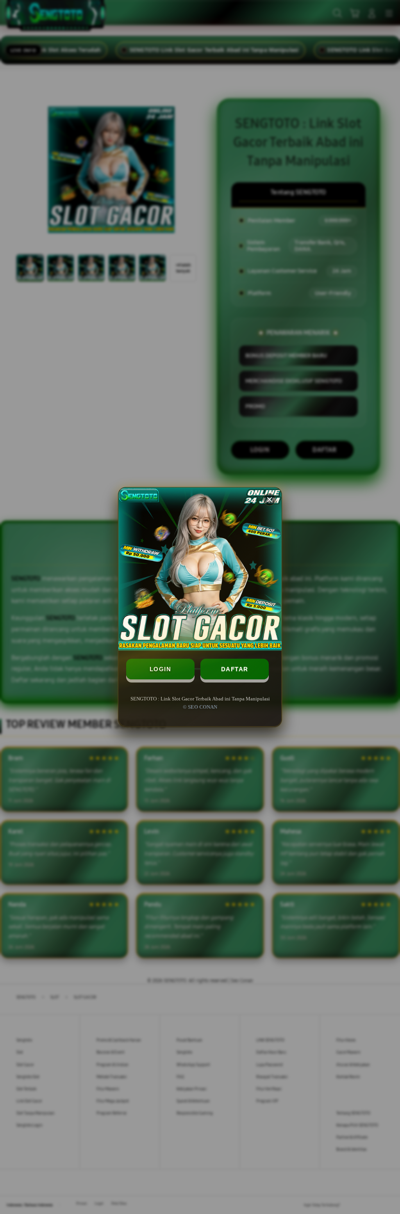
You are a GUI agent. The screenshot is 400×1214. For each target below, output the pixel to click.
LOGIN (160, 669)
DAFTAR (234, 669)
